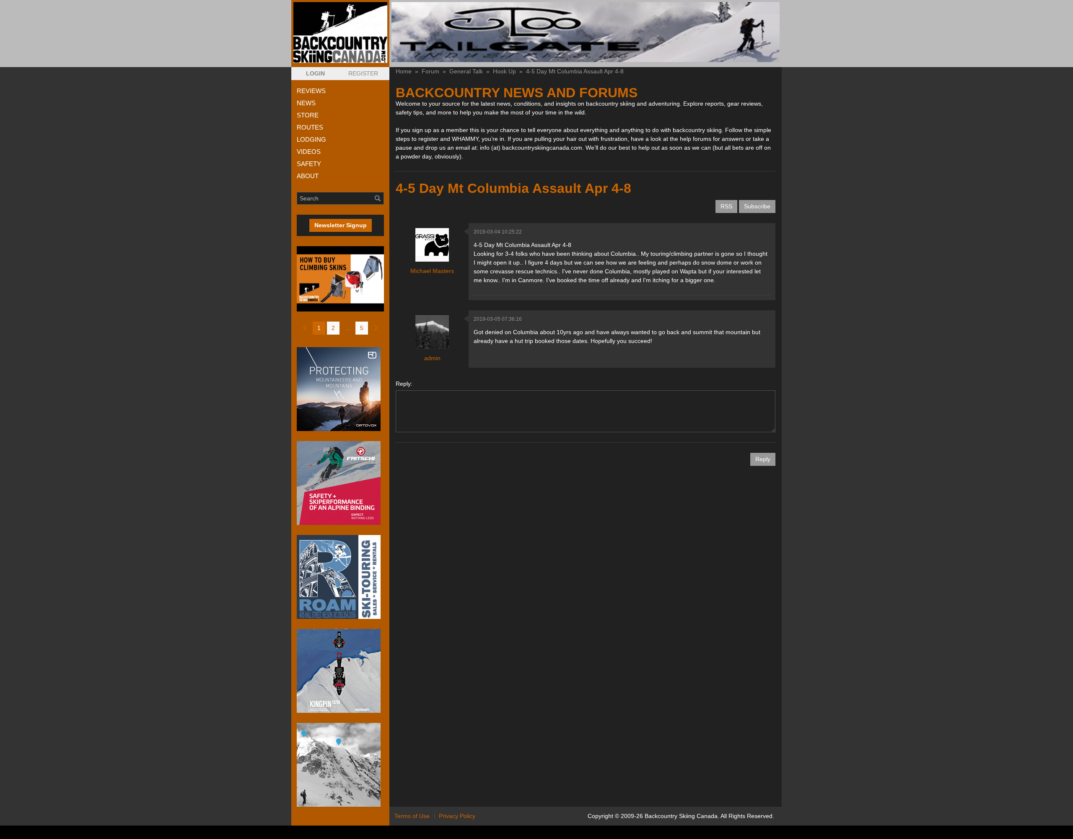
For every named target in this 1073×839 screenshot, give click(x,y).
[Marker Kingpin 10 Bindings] (340, 671)
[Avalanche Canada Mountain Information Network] (340, 765)
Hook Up (504, 71)
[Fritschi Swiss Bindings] (340, 483)
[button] (315, 73)
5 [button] (361, 328)
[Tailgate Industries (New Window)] (585, 32)
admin (432, 358)
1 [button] (319, 328)
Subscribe (757, 206)
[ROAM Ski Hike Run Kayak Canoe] (340, 577)
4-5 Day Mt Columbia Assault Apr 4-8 (575, 71)
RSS (726, 206)
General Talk (466, 71)
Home (404, 71)
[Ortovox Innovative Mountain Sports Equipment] (340, 389)
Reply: (404, 383)
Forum (430, 71)
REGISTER (363, 73)
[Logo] (340, 32)
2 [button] (333, 328)
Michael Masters (432, 271)
